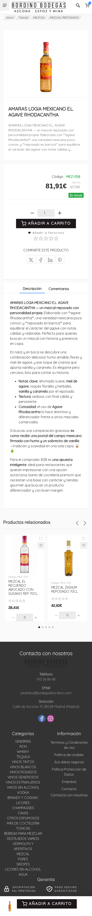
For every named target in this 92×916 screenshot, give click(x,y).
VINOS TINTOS (23, 762)
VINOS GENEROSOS (23, 777)
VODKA (23, 792)
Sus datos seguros (69, 762)
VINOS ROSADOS (23, 772)
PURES (23, 859)
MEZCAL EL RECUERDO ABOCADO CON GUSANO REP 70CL (23, 587)
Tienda (23, 17)
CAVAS (23, 813)
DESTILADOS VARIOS (23, 838)
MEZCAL (39, 17)
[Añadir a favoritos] (40, 545)
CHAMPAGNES (23, 808)
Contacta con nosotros (69, 795)
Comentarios (59, 289)
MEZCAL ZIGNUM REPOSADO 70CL (64, 589)
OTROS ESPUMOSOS (23, 818)
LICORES (23, 803)
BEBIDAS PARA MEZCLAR (23, 833)
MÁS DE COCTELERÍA (23, 823)
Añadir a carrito (50, 903)
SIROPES (23, 864)
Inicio (10, 17)
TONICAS (23, 828)
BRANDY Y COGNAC (23, 798)
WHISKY (23, 751)
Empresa (69, 782)
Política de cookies (69, 755)
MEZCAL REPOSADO (64, 17)
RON (23, 746)
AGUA (23, 874)
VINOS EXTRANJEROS (23, 782)
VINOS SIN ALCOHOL (23, 787)
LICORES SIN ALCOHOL (23, 869)
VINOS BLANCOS (23, 767)
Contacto (69, 789)
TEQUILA (23, 757)
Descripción (32, 288)
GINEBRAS (23, 741)
